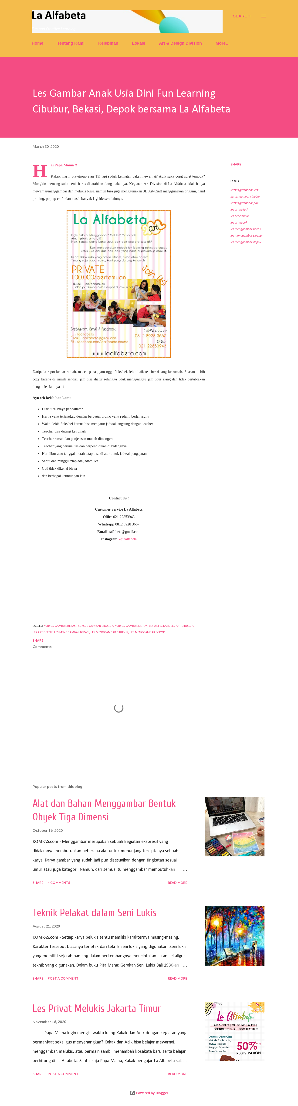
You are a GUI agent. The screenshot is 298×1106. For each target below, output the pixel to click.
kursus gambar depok (244, 203)
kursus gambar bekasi (244, 190)
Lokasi (138, 43)
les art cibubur (239, 216)
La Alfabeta (59, 16)
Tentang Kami (71, 43)
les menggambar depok (245, 242)
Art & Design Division (180, 43)
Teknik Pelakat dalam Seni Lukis (95, 913)
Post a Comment (63, 978)
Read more (177, 883)
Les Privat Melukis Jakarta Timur (97, 1008)
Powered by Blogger (151, 1093)
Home (37, 43)
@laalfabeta (128, 539)
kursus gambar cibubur (245, 196)
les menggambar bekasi (245, 229)
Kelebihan (108, 43)
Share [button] (235, 164)
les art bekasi (238, 209)
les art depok (238, 223)
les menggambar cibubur (246, 236)
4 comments (59, 883)
